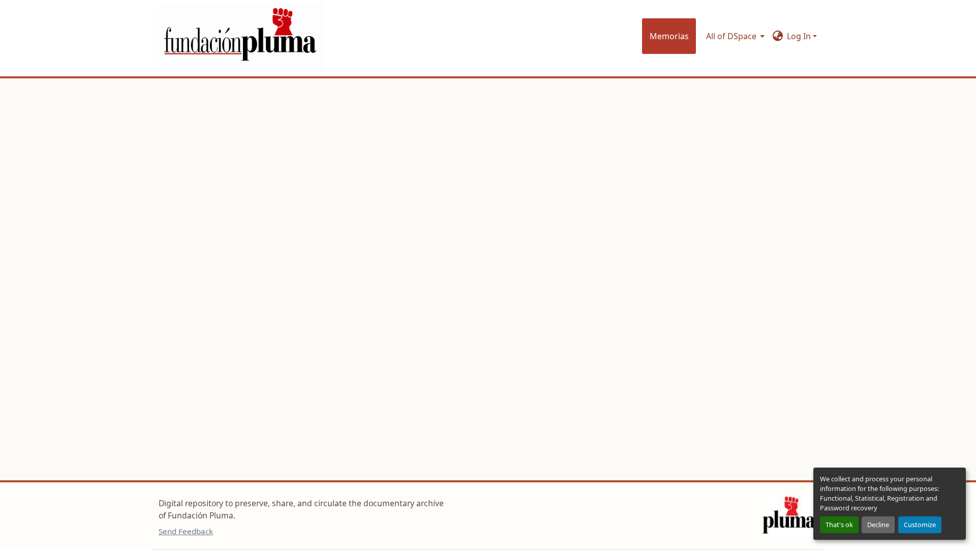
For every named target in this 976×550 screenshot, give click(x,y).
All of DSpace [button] (731, 36)
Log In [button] (800, 36)
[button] (241, 36)
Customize (920, 524)
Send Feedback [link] (186, 531)
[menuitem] (734, 36)
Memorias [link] (669, 36)
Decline (878, 524)
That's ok (839, 524)
